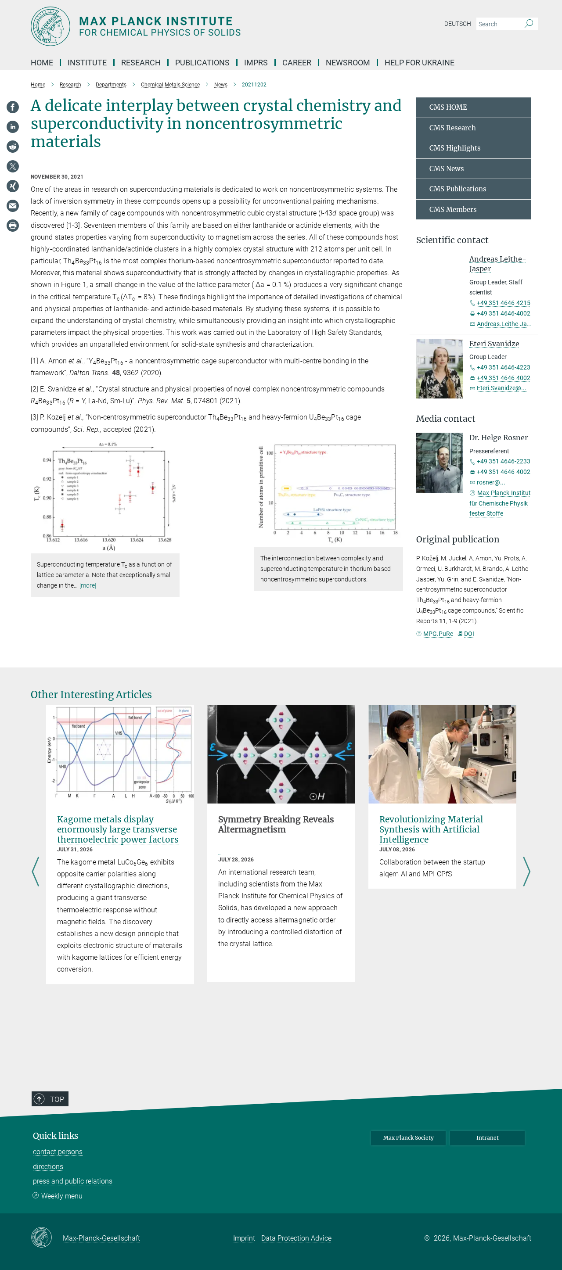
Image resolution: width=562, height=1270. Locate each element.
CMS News (446, 169)
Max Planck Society (408, 1137)
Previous (35, 872)
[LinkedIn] (12, 126)
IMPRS (256, 62)
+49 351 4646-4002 (503, 313)
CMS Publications (457, 189)
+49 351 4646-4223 (503, 367)
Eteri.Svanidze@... (501, 387)
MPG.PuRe (438, 633)
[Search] (529, 24)
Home (42, 62)
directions (48, 1166)
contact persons (58, 1152)
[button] (171, 547)
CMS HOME (448, 107)
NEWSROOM (348, 62)
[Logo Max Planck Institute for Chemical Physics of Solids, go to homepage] (195, 26)
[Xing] (12, 186)
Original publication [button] (458, 540)
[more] (88, 585)
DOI (469, 633)
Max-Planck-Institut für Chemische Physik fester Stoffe (499, 503)
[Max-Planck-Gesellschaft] (47, 1237)
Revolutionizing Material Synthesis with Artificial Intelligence (431, 829)
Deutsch (457, 23)
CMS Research (452, 128)
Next (526, 872)
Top (57, 1099)
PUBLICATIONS (202, 62)
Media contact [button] (446, 419)
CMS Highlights (455, 148)
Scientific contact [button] (452, 240)
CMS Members (453, 209)
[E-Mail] (12, 205)
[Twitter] (12, 166)
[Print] (12, 225)
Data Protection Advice (296, 1238)
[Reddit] (12, 146)
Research (141, 62)
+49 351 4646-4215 (503, 302)
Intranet (487, 1137)
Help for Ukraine (419, 62)
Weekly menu (62, 1196)
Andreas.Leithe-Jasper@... (513, 323)
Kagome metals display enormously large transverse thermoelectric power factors (118, 829)
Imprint (244, 1238)
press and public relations (72, 1181)
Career (296, 62)
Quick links (56, 1136)
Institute (87, 62)
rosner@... (491, 482)
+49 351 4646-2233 (503, 461)
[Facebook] (12, 107)
